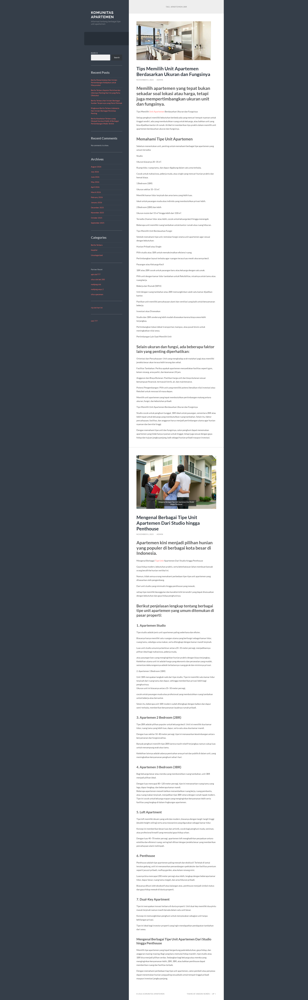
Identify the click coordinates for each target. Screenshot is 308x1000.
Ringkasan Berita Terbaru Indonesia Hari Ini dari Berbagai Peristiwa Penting (105, 110)
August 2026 (96, 167)
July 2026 (95, 172)
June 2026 (95, 177)
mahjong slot (96, 284)
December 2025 (97, 207)
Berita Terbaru (97, 245)
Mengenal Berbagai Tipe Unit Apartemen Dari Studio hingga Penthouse (168, 522)
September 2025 (97, 223)
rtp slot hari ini (97, 308)
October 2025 (96, 218)
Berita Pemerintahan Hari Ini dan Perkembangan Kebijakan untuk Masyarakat (104, 82)
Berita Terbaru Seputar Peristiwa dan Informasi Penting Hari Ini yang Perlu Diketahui (105, 92)
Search (94, 53)
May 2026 (95, 182)
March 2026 (96, 192)
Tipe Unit (159, 560)
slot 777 (94, 321)
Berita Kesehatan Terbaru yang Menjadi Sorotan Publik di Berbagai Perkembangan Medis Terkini (105, 121)
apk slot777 (95, 274)
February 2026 (97, 197)
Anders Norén (203, 994)
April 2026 (95, 187)
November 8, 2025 (145, 80)
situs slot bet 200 (98, 279)
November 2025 (97, 212)
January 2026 (96, 202)
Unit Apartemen (156, 111)
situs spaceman (97, 294)
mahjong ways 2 (97, 289)
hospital (94, 250)
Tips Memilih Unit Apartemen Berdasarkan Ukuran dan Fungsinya (173, 71)
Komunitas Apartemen (102, 14)
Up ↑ (214, 994)
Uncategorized (97, 255)
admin (160, 80)
